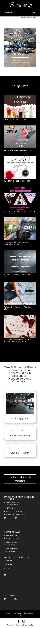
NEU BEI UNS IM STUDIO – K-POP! (19, 211)
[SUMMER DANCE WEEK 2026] (20, 167)
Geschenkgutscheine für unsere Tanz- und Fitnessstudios (19, 340)
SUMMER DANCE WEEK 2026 (17, 181)
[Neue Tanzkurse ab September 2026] (20, 261)
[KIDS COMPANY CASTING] (20, 106)
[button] (4, 624)
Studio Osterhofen (20, 452)
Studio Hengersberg (20, 435)
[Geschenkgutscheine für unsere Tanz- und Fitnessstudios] (20, 326)
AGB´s (6, 569)
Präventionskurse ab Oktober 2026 (17, 308)
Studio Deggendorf (20, 418)
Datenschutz (8, 560)
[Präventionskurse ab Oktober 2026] (20, 293)
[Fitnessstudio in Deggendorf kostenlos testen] (20, 228)
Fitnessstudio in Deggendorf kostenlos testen (17, 243)
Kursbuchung (20, 60)
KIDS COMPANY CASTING (15, 119)
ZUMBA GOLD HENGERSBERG (17, 150)
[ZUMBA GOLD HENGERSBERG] (20, 136)
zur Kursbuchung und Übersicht (20, 479)
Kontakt (7, 613)
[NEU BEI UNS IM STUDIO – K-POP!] (20, 198)
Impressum (8, 565)
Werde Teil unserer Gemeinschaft (20, 34)
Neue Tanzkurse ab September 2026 (18, 275)
